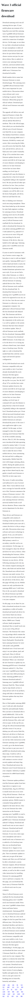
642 (3, 996)
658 (12, 996)
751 (18, 987)
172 (3, 989)
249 (18, 991)
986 (21, 996)
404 (9, 985)
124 (17, 996)
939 (9, 991)
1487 (8, 987)
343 (14, 994)
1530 (4, 985)
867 (22, 991)
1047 (9, 994)
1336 (4, 991)
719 (21, 989)
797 (23, 994)
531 (3, 987)
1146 (4, 994)
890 (13, 991)
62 (11, 989)
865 (22, 987)
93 (7, 989)
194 (13, 985)
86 (17, 985)
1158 (18, 994)
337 (8, 996)
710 (21, 985)
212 (13, 987)
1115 (16, 989)
